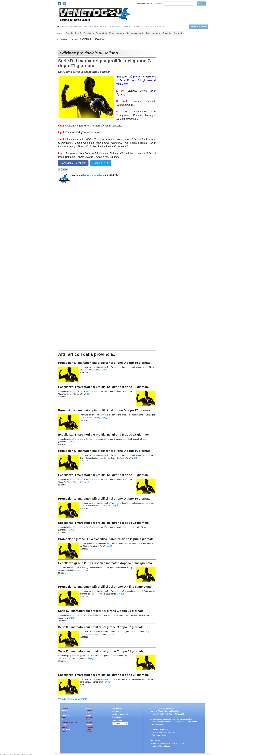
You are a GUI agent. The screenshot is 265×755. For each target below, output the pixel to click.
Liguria (64, 727)
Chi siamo (116, 711)
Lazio (64, 724)
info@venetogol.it (158, 735)
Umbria (88, 729)
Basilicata (65, 710)
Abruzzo (65, 708)
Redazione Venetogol (93, 175)
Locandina (116, 717)
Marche (64, 731)
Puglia (88, 715)
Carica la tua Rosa (198, 27)
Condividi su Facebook (73, 163)
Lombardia (66, 729)
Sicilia (88, 720)
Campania (65, 715)
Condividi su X (101, 163)
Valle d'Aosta (91, 713)
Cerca (201, 3)
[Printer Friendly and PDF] (63, 169)
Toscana (89, 722)
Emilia (64, 717)
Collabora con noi (120, 714)
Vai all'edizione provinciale (72, 699)
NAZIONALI (85, 39)
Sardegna (89, 717)
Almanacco (117, 720)
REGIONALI (100, 39)
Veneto (88, 731)
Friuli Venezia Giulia (69, 722)
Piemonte (89, 710)
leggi (105, 369)
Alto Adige (90, 727)
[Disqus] (107, 222)
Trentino (89, 724)
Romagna (65, 720)
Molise (88, 708)
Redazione (117, 708)
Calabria (65, 713)
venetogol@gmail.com (160, 746)
